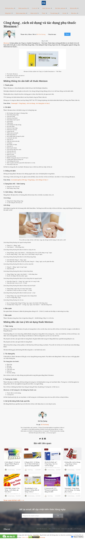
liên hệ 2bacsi (78, 528)
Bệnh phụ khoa (9, 8)
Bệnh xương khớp (21, 13)
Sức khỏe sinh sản (60, 8)
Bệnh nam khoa (23, 8)
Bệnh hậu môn (46, 8)
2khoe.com (25, 537)
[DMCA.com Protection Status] (34, 537)
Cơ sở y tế (34, 8)
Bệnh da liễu (73, 8)
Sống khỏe (8, 13)
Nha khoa (74, 13)
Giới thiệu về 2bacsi (41, 528)
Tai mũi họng (54, 13)
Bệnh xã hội (34, 13)
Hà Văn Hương (42, 421)
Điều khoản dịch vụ (54, 528)
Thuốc (43, 13)
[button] (10, 8)
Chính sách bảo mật (66, 528)
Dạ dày (64, 13)
